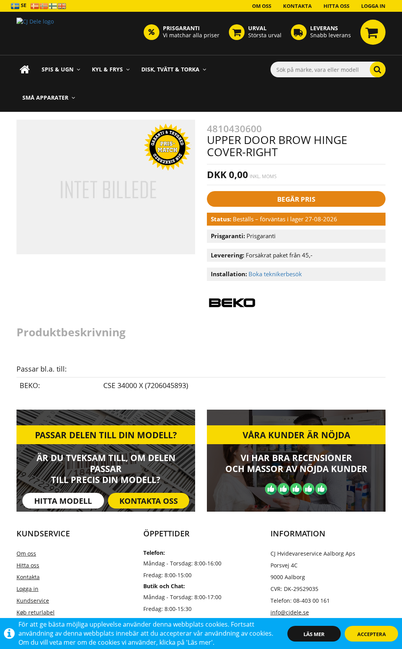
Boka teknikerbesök (275, 274)
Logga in (373, 5)
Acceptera (371, 634)
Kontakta (297, 5)
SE (23, 5)
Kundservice (32, 600)
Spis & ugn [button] (57, 69)
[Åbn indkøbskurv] (373, 32)
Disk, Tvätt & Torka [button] (170, 69)
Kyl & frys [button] (107, 69)
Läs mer (314, 634)
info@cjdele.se (289, 612)
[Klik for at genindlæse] (35, 33)
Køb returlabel (35, 612)
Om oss (261, 5)
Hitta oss (336, 5)
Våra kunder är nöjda (296, 435)
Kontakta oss (148, 501)
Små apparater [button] (45, 97)
